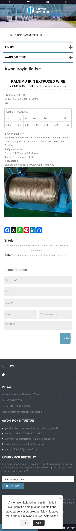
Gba (38, 522)
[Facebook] (7, 230)
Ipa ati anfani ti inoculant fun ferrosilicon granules (39, 255)
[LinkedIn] (33, 230)
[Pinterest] (26, 230)
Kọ (25, 522)
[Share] (39, 230)
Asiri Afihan (51, 515)
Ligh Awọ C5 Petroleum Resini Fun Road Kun (30, 438)
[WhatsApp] (20, 230)
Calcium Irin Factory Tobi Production (25, 444)
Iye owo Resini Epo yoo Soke (21, 449)
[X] (13, 230)
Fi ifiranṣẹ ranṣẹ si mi (53, 86)
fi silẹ (65, 338)
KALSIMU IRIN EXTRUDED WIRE (23, 433)
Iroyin (19, 35)
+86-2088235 (14, 400)
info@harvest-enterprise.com (26, 411)
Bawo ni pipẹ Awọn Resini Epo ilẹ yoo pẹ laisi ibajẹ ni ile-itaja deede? (38, 248)
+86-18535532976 (20, 406)
